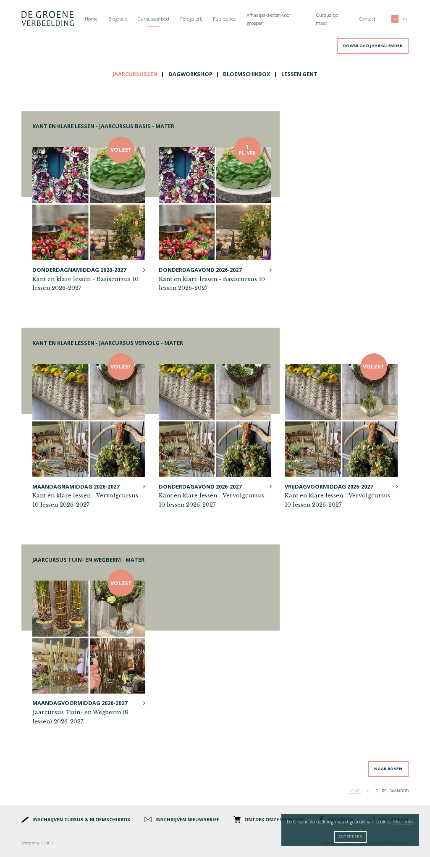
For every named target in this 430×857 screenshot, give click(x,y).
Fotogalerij (191, 19)
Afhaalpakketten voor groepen (268, 19)
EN (405, 19)
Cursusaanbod (153, 19)
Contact (367, 19)
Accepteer (350, 836)
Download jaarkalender (372, 45)
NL (395, 19)
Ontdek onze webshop (274, 819)
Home (91, 19)
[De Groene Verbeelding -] (47, 19)
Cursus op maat (327, 19)
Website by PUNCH (37, 843)
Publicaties (224, 19)
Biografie (117, 19)
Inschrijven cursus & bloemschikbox (81, 819)
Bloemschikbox (246, 74)
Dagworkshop (190, 74)
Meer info (403, 821)
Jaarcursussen (135, 74)
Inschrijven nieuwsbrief (187, 819)
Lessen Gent (299, 74)
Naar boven (388, 768)
